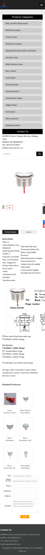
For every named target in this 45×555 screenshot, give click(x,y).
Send (25, 517)
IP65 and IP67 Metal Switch (17, 24)
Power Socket (11, 37)
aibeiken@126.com (16, 148)
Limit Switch (10, 78)
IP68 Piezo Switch (13, 30)
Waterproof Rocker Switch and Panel (21, 51)
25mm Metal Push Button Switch (25, 468)
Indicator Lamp (12, 57)
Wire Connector (12, 119)
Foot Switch (10, 112)
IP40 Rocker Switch (14, 44)
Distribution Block (13, 125)
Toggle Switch (11, 105)
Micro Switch (11, 71)
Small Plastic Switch (14, 98)
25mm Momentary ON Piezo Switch (9, 468)
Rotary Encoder (12, 85)
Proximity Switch (12, 91)
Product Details (10, 232)
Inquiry (28, 232)
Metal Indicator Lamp (14, 64)
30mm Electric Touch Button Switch (25, 412)
